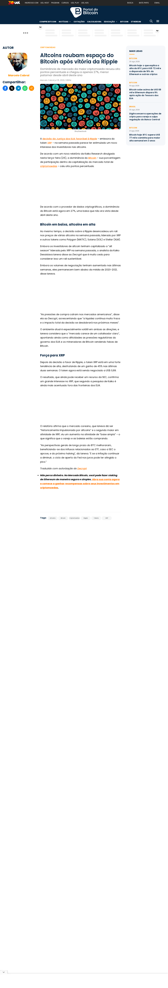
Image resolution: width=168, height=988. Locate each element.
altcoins (52, 518)
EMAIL (157, 3)
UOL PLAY (75, 3)
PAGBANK (55, 3)
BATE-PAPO (144, 3)
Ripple (86, 518)
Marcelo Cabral (18, 75)
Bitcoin (124, 21)
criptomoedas (48, 166)
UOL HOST (44, 3)
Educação (109, 21)
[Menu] (158, 21)
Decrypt (82, 468)
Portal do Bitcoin (84, 12)
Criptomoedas (47, 47)
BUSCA (130, 3)
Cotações (79, 21)
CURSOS (65, 3)
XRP (49, 142)
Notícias (63, 21)
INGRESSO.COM (31, 3)
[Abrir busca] (151, 21)
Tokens (96, 518)
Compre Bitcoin (48, 21)
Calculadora (94, 21)
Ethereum (136, 21)
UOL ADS (85, 3)
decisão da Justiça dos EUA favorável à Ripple (69, 138)
